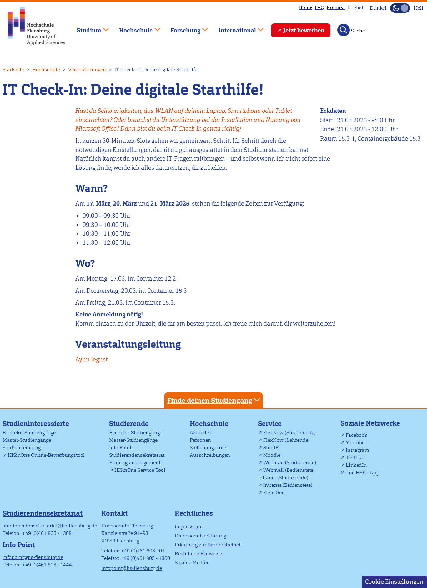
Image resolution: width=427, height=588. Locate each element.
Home (305, 7)
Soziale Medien (192, 562)
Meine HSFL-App (359, 472)
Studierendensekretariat (136, 455)
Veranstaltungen (87, 69)
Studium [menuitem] (84, 27)
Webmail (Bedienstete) (289, 470)
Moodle (271, 455)
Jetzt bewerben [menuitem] (303, 30)
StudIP (271, 447)
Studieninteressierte (36, 423)
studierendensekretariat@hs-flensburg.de (50, 525)
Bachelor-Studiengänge (29, 432)
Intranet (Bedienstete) (287, 485)
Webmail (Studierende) (289, 462)
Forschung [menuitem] (181, 27)
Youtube (355, 442)
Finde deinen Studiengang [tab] (209, 400)
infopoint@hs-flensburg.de (33, 557)
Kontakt (336, 7)
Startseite (13, 69)
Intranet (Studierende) (283, 477)
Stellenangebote (208, 447)
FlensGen (274, 492)
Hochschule (46, 69)
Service (270, 423)
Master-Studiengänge (27, 440)
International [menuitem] (232, 27)
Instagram (357, 450)
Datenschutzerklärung (200, 535)
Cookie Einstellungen (394, 582)
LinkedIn (356, 465)
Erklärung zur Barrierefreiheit (208, 544)
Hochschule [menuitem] (131, 27)
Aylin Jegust (91, 359)
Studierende (129, 423)
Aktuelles (200, 432)
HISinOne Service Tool (139, 470)
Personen (200, 440)
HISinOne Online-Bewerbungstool (46, 455)
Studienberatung (22, 447)
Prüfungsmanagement (134, 462)
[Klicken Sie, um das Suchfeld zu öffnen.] (343, 30)
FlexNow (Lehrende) (286, 440)
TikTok (353, 457)
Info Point (120, 447)
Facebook (356, 435)
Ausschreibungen (210, 455)
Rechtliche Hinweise (198, 553)
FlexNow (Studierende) (289, 432)
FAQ (319, 7)
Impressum (188, 526)
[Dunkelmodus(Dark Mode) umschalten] (400, 8)
